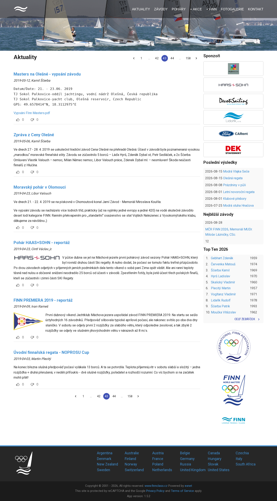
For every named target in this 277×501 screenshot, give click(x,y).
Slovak (213, 464)
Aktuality (141, 9)
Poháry (179, 9)
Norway (131, 464)
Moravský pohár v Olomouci (40, 187)
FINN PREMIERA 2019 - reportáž (43, 300)
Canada (214, 453)
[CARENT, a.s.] (233, 133)
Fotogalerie (232, 9)
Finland (130, 459)
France (157, 459)
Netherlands (162, 470)
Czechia (242, 453)
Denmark (104, 459)
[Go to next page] (196, 58)
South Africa (246, 464)
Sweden (103, 470)
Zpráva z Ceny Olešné (34, 134)
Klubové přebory (234, 199)
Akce (197, 9)
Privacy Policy (155, 491)
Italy (239, 459)
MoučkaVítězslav (223, 312)
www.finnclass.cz (156, 486)
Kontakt (255, 9)
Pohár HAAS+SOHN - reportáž (42, 242)
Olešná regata (233, 178)
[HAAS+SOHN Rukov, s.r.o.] (233, 85)
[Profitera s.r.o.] (233, 69)
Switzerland (134, 470)
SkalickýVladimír (223, 282)
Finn (213, 9)
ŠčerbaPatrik (220, 306)
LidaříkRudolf (221, 300)
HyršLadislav (220, 276)
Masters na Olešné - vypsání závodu (47, 74)
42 (156, 58)
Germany (187, 459)
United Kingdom (193, 470)
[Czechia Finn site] (21, 9)
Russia (185, 464)
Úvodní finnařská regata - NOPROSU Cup (51, 352)
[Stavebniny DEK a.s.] (233, 150)
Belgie (185, 453)
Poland (157, 464)
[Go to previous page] (134, 58)
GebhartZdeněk (222, 258)
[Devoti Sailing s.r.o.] (233, 101)
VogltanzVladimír (223, 294)
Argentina (104, 453)
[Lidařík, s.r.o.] (233, 117)
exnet (188, 486)
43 (164, 58)
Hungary (214, 459)
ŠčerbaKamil (220, 270)
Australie (132, 453)
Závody (161, 9)
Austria (158, 453)
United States (219, 470)
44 (172, 58)
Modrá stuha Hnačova (238, 205)
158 (188, 58)
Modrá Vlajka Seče (236, 171)
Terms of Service (182, 491)
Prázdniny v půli (234, 185)
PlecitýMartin (221, 288)
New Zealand (107, 464)
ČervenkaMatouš (223, 264)
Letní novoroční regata (238, 192)
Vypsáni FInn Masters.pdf (32, 113)
